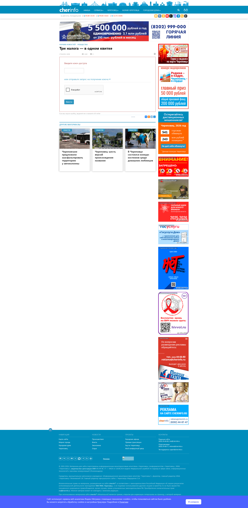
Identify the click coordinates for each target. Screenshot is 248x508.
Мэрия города (64, 442)
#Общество (83, 44)
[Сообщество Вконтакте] (64, 458)
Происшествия (98, 439)
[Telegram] (151, 117)
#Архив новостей (67, 44)
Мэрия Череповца (130, 10)
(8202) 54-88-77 (164, 446)
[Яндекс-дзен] (90, 458)
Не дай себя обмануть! (173, 146)
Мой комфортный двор (134, 448)
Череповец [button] (112, 10)
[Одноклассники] (149, 117)
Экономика (96, 445)
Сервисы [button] (98, 10)
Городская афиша (132, 439)
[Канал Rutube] (171, 16)
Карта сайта (63, 439)
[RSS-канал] (86, 458)
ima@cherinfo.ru (174, 441)
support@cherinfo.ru (175, 449)
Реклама (106, 459)
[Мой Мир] (154, 117)
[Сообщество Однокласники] (163, 16)
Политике (123, 502)
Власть (94, 442)
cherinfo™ (112, 483)
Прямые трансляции (133, 442)
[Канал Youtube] (167, 16)
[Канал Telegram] (83, 458)
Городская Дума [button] (151, 10)
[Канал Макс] (174, 16)
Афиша (87, 10)
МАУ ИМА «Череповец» (104, 486)
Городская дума (65, 445)
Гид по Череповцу (132, 445)
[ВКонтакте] (146, 117)
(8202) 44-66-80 (164, 441)
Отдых (94, 448)
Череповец (63, 448)
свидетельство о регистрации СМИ (83, 469)
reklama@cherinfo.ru (175, 446)
